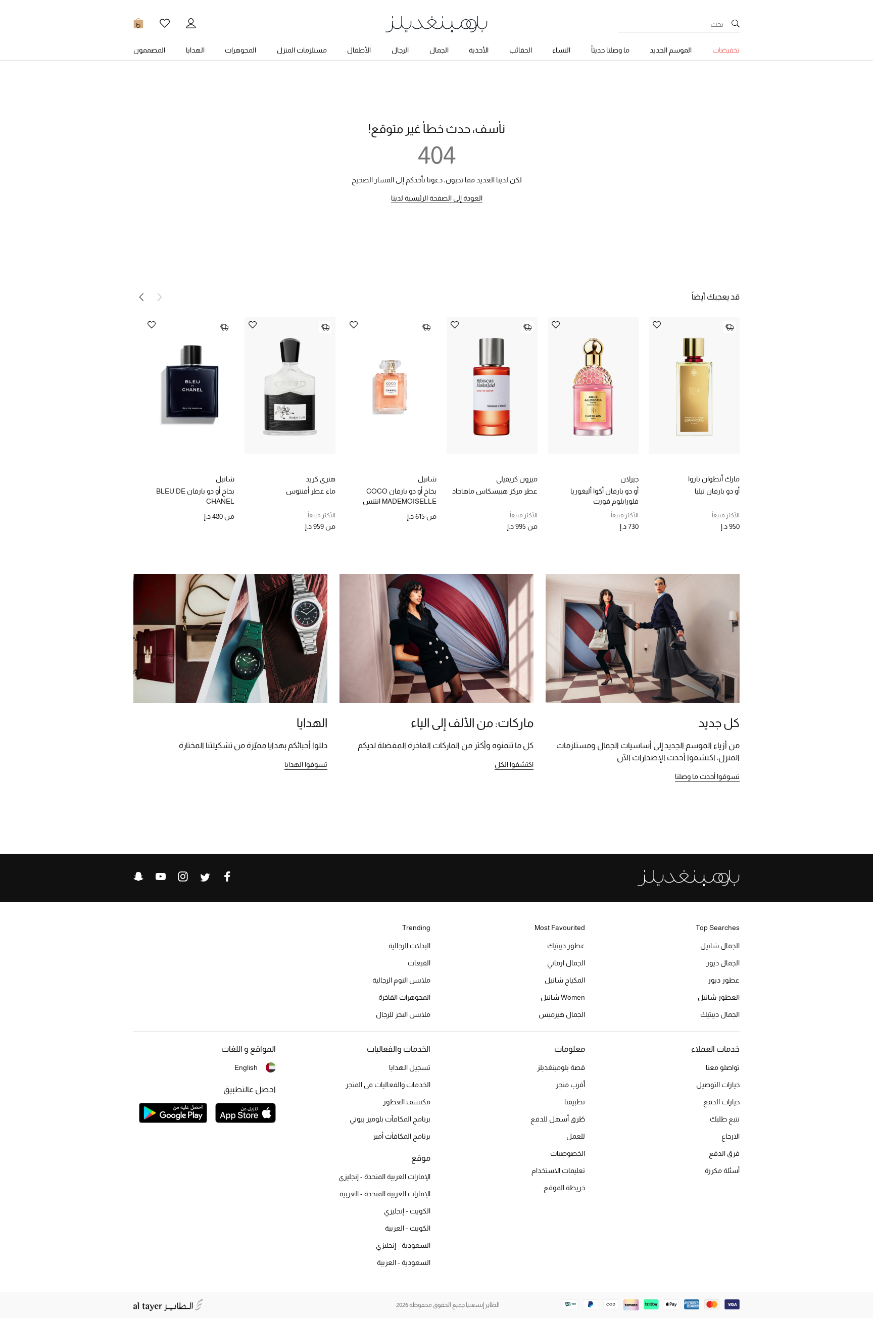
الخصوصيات (567, 1153)
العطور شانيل (719, 997)
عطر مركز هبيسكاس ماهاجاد (495, 491)
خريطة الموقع (564, 1188)
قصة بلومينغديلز (561, 1067)
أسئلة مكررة (722, 1170)
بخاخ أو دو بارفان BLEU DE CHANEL (195, 496)
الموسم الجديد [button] (671, 50)
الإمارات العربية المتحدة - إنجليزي (384, 1177)
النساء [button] (561, 50)
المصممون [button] (149, 50)
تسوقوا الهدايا (305, 764)
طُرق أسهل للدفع (557, 1119)
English (246, 1067)
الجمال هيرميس (562, 1014)
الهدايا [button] (195, 50)
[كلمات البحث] (736, 24)
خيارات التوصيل (718, 1085)
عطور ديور (724, 980)
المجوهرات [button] (240, 50)
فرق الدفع (724, 1153)
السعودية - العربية (403, 1262)
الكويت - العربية (407, 1228)
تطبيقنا (574, 1102)
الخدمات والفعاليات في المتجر (388, 1085)
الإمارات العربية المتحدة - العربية (385, 1194)
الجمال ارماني (566, 963)
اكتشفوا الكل (514, 764)
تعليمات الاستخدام (558, 1170)
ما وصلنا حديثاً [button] (610, 50)
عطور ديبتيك (566, 946)
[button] (141, 297)
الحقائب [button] (520, 50)
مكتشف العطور (406, 1102)
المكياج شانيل (565, 980)
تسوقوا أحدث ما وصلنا (707, 776)
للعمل (575, 1136)
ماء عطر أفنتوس (310, 491)
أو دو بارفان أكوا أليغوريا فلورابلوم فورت (604, 496)
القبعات (419, 963)
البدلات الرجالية (409, 946)
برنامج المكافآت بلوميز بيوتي (390, 1119)
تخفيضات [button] (726, 50)
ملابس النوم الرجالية (401, 980)
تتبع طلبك (725, 1119)
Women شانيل (563, 997)
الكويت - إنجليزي (407, 1211)
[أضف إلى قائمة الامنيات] (657, 325)
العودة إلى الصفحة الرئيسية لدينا (436, 198)
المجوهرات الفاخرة (404, 997)
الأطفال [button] (359, 50)
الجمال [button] (439, 50)
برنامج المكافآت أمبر (401, 1136)
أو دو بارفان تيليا (717, 491)
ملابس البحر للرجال (403, 1014)
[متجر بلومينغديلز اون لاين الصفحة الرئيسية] (436, 23)
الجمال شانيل (720, 946)
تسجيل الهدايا (409, 1067)
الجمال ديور (723, 963)
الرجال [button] (400, 50)
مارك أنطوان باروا (714, 479)
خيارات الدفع (721, 1102)
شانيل (427, 479)
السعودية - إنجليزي (403, 1245)
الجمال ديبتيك (720, 1014)
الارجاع (730, 1136)
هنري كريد (320, 479)
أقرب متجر (570, 1085)
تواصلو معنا (723, 1067)
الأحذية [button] (479, 50)
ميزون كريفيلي (517, 479)
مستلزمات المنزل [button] (302, 50)
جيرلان (629, 479)
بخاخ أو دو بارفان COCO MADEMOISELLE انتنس (400, 496)
